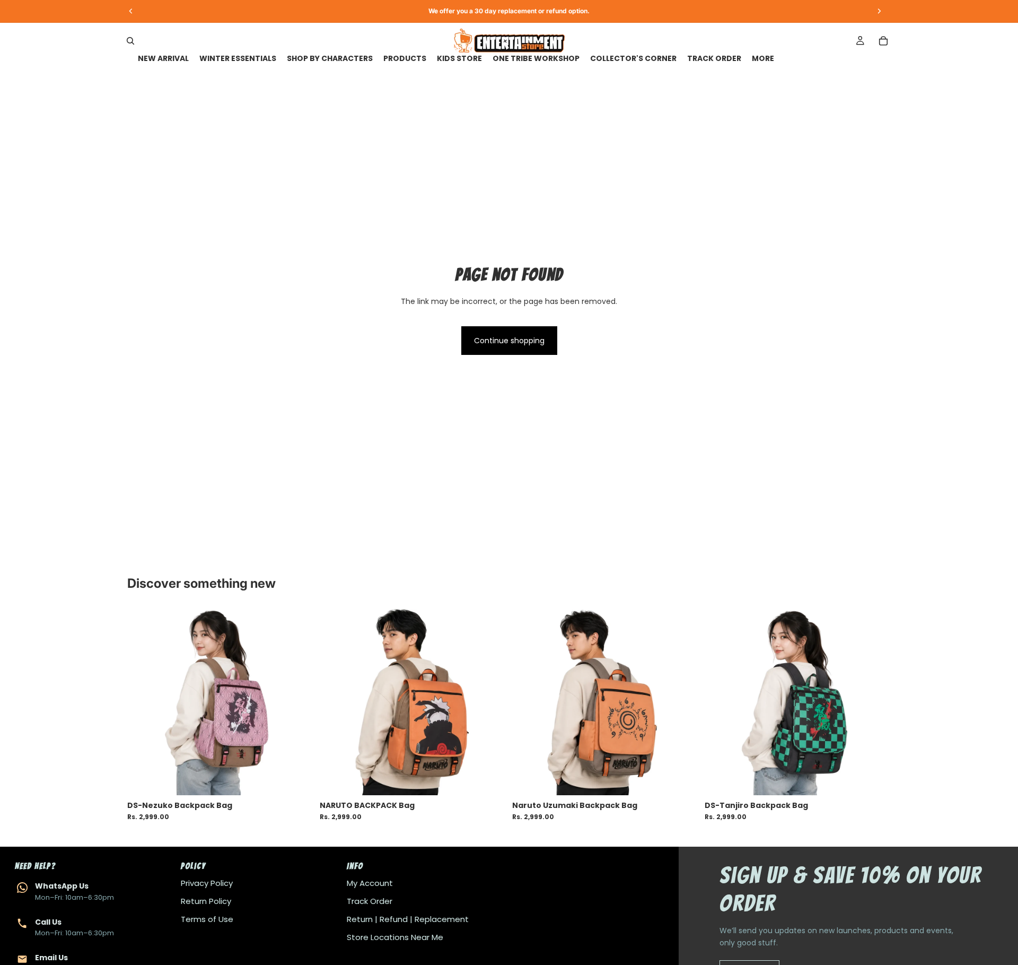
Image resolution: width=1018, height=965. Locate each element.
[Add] (296, 778)
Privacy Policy (207, 883)
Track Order (369, 901)
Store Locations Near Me (395, 937)
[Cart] (883, 41)
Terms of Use (207, 919)
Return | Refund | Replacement (408, 919)
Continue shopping (509, 340)
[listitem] (763, 59)
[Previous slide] (143, 702)
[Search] (130, 41)
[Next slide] (297, 702)
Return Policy (206, 901)
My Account (370, 883)
